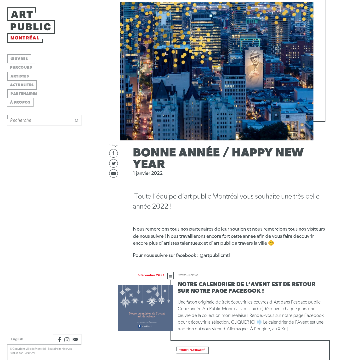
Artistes (20, 76)
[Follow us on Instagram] (67, 339)
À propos (20, 102)
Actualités (22, 85)
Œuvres (19, 59)
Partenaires (24, 94)
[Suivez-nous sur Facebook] (58, 339)
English (17, 339)
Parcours (21, 67)
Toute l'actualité (192, 350)
